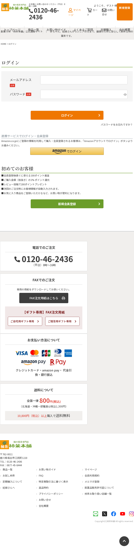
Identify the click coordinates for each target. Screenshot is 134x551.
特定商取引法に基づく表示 (53, 481)
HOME (3, 43)
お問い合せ (45, 499)
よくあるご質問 (83, 30)
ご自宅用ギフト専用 (22, 321)
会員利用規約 (92, 475)
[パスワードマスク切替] (125, 94)
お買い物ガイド (56, 30)
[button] (67, 151)
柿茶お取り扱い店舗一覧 (98, 493)
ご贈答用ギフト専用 (59, 321)
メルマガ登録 (92, 481)
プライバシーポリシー (51, 493)
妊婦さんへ (9, 487)
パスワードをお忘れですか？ (117, 124)
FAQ (41, 475)
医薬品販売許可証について (99, 487)
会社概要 (124, 30)
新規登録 (124, 8)
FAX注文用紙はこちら (43, 298)
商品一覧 (33, 30)
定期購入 (106, 30)
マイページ (91, 469)
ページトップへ (124, 541)
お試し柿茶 (9, 475)
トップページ (12, 30)
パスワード (20, 94)
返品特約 (44, 487)
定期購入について (12, 481)
